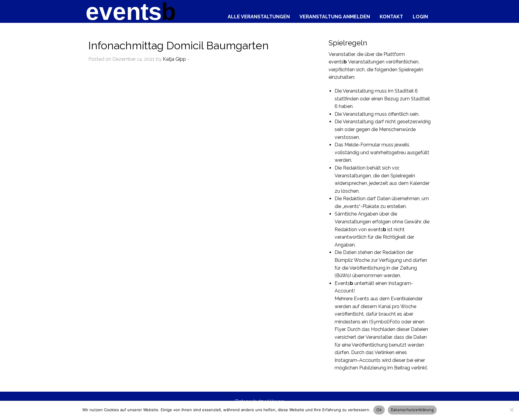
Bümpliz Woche (352, 260)
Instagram (399, 283)
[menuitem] (259, 15)
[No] (511, 410)
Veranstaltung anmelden (334, 16)
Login (420, 16)
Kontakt (391, 16)
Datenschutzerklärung (412, 409)
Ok (379, 409)
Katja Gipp (174, 59)
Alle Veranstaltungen (259, 16)
